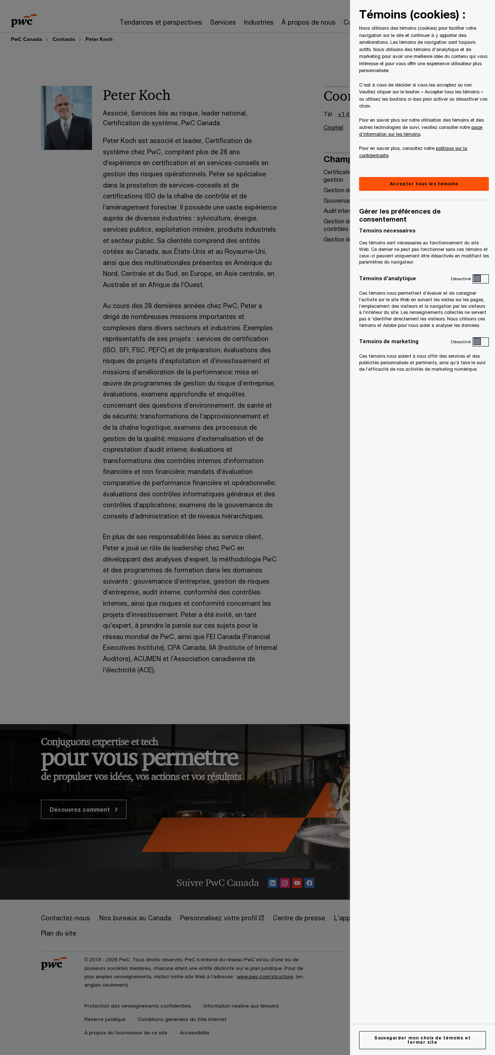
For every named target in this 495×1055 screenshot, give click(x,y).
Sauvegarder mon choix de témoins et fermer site (422, 1040)
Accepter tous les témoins (424, 183)
